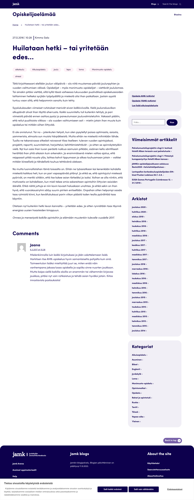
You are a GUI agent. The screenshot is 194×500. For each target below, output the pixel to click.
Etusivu (177, 15)
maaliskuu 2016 (139, 283)
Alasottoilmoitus (155, 476)
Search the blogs (170, 4)
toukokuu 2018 (139, 226)
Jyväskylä (136, 374)
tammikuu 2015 (139, 326)
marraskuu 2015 (140, 302)
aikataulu (19, 70)
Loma (134, 379)
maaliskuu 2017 (139, 255)
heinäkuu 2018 (139, 222)
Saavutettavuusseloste (158, 470)
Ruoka (135, 403)
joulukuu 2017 (138, 241)
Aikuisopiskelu (39, 70)
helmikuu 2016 (139, 288)
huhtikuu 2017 (138, 250)
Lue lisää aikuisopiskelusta (145, 106)
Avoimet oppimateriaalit (24, 470)
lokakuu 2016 (138, 274)
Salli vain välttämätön (144, 489)
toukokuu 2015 (139, 307)
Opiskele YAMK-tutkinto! (144, 101)
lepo (69, 70)
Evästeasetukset (174, 489)
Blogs (154, 4)
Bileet (135, 365)
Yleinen (135, 422)
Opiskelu (136, 393)
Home (15, 25)
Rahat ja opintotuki (141, 398)
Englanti (136, 369)
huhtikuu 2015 (139, 312)
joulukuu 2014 (138, 331)
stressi (18, 77)
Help (15, 477)
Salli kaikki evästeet (113, 489)
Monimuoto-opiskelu (102, 70)
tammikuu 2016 (139, 293)
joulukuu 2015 (138, 298)
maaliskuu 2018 (139, 236)
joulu (56, 70)
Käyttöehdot (153, 464)
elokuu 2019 (137, 217)
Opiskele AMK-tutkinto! (143, 96)
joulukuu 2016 (138, 264)
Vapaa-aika (137, 417)
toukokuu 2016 (139, 279)
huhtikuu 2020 (139, 212)
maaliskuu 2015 (139, 317)
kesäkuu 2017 (138, 245)
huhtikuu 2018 (139, 231)
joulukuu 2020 (139, 207)
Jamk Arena (18, 464)
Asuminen (137, 360)
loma (81, 70)
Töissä (135, 412)
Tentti (135, 407)
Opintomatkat (139, 388)
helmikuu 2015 (139, 321)
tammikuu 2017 (139, 260)
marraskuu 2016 (140, 269)
